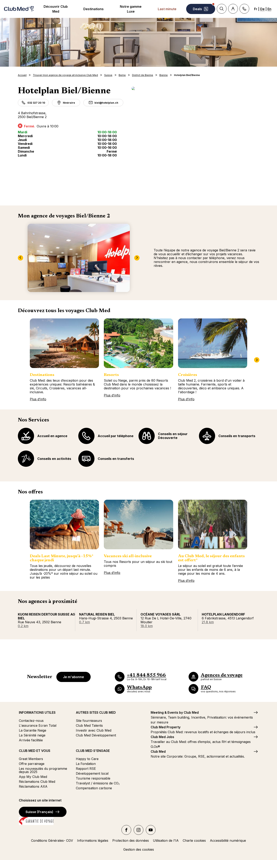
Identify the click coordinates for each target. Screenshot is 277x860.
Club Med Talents (89, 725)
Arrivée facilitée (31, 740)
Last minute (167, 9)
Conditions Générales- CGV (52, 840)
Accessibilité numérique (228, 840)
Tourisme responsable (93, 778)
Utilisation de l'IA (166, 840)
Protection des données (130, 840)
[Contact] (244, 9)
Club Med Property (165, 727)
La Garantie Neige (32, 730)
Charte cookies (194, 840)
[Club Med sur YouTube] (151, 830)
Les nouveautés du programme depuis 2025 (43, 770)
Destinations (93, 9)
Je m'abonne (73, 677)
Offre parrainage (31, 764)
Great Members (31, 759)
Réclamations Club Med (37, 782)
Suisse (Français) (39, 812)
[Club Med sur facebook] (126, 830)
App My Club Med (33, 777)
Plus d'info (38, 399)
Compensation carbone (94, 788)
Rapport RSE (86, 769)
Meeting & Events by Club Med (175, 712)
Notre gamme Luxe (131, 8)
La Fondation (86, 764)
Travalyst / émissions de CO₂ (98, 783)
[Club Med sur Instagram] (138, 830)
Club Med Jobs (162, 736)
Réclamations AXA (33, 786)
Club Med (158, 751)
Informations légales (92, 840)
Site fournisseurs (89, 721)
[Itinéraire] (195, 88)
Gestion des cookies (138, 849)
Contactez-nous (31, 721)
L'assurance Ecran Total (37, 725)
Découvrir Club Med (56, 8)
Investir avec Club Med (93, 730)
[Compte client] (233, 9)
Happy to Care (87, 759)
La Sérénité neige (32, 735)
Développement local (92, 773)
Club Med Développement (96, 735)
